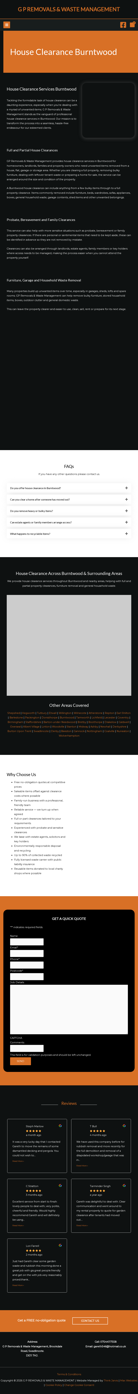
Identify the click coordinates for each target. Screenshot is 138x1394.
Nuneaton (123, 731)
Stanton (71, 726)
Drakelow (110, 722)
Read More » (18, 1161)
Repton (109, 713)
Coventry (123, 717)
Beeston (66, 731)
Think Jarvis (111, 1380)
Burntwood (67, 717)
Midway (83, 726)
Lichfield (97, 717)
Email (14, 947)
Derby (55, 731)
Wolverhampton (69, 735)
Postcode (16, 970)
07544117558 (108, 1341)
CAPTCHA (16, 1037)
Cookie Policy (53, 1385)
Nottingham (94, 731)
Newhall (105, 726)
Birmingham (15, 722)
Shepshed (13, 713)
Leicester (109, 717)
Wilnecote (80, 713)
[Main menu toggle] (6, 25)
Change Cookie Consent (79, 1385)
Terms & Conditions (69, 1374)
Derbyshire (119, 726)
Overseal (15, 726)
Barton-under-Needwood (59, 722)
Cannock (79, 731)
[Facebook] (123, 25)
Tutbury (42, 713)
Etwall (53, 713)
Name (14, 936)
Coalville (109, 731)
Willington (65, 713)
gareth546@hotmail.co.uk (110, 1346)
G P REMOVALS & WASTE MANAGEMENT (69, 9)
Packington (32, 717)
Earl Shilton (123, 713)
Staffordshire (33, 722)
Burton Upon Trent (19, 731)
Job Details (17, 982)
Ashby (94, 726)
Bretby (82, 722)
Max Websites (128, 1380)
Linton (46, 726)
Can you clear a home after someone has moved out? (40, 499)
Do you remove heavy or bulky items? (31, 510)
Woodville (58, 726)
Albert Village (31, 726)
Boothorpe (95, 722)
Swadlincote (41, 731)
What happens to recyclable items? (30, 533)
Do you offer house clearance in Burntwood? (35, 488)
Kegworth (28, 713)
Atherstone (95, 713)
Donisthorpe (50, 717)
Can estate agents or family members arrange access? (41, 522)
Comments (17, 1042)
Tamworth (82, 717)
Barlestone (16, 717)
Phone (15, 959)
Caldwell (124, 722)
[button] (69, 488)
